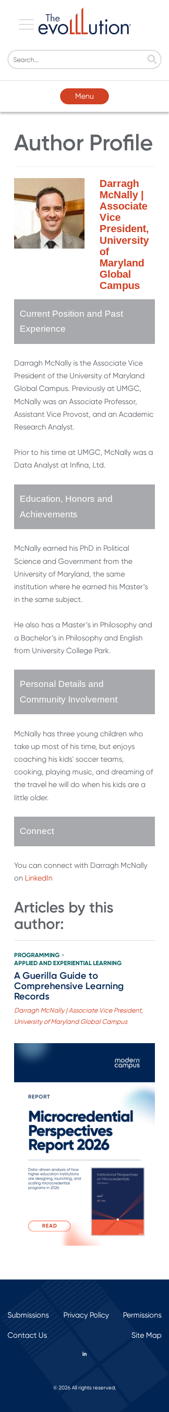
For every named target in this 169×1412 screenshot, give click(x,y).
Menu (84, 96)
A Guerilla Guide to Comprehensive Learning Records (69, 986)
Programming (37, 955)
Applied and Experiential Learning (68, 963)
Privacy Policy (86, 1315)
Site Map (146, 1335)
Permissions (142, 1315)
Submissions (28, 1315)
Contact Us (27, 1335)
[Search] (152, 60)
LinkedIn (39, 878)
